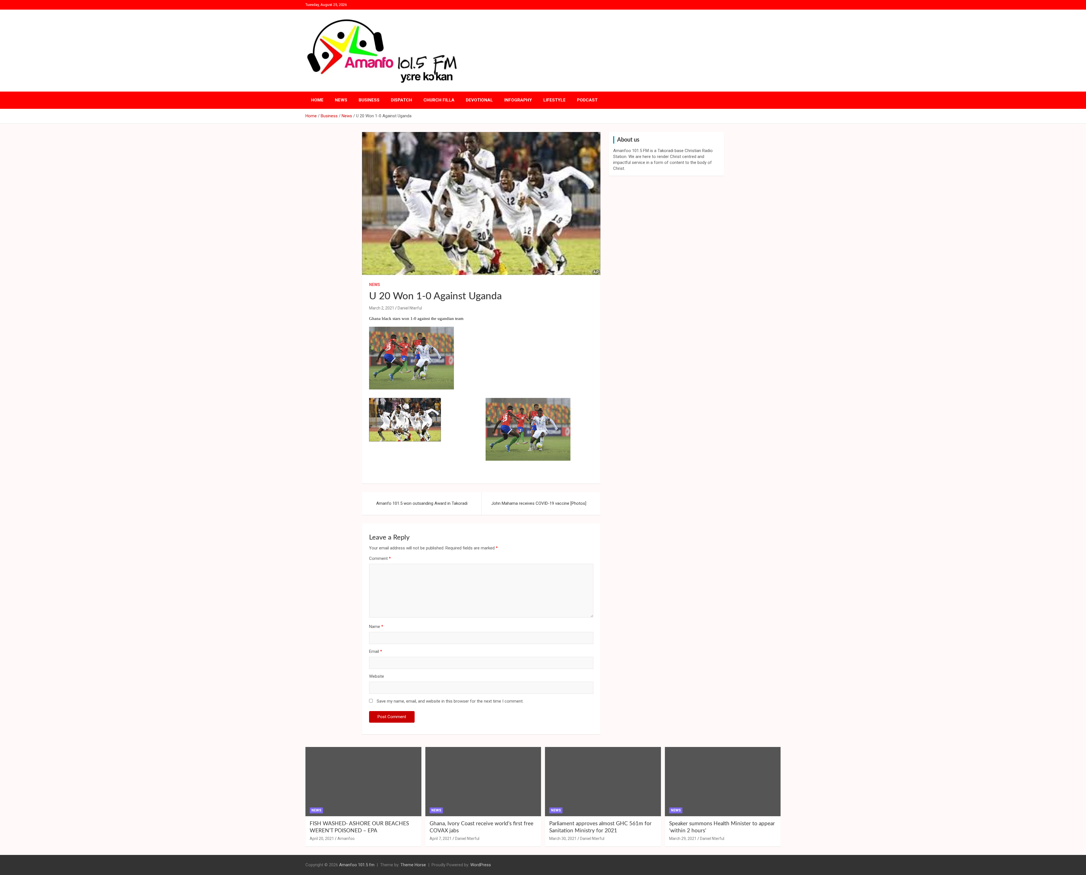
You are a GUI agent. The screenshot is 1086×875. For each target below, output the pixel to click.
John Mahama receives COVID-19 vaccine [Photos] (538, 503)
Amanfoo (346, 838)
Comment (380, 558)
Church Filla (438, 100)
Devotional (479, 100)
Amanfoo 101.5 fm (356, 864)
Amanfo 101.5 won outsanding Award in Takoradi (421, 503)
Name (376, 626)
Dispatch (401, 100)
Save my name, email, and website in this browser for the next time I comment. (450, 701)
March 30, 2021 (563, 838)
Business (369, 100)
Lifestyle (554, 100)
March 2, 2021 (381, 308)
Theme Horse (413, 864)
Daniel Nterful (410, 308)
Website (376, 676)
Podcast (587, 100)
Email (375, 651)
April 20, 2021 (322, 838)
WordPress (480, 864)
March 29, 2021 (683, 838)
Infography (518, 100)
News (341, 100)
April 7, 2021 (441, 838)
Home (317, 100)
